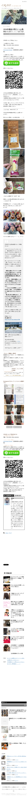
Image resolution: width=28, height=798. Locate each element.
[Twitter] (5, 504)
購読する (5, 702)
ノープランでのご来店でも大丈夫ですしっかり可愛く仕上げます (17, 630)
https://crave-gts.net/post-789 (12, 319)
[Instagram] (9, 504)
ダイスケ (16, 759)
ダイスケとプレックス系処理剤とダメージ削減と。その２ (17, 578)
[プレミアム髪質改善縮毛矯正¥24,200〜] (9, 410)
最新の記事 (18, 495)
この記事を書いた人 (9, 495)
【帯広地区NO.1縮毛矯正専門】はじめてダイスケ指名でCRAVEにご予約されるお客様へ (18, 712)
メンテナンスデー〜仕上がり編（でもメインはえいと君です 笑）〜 (17, 638)
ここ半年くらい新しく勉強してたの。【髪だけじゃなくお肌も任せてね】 (17, 728)
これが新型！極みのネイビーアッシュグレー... (16, 772)
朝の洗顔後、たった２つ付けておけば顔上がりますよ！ (17, 622)
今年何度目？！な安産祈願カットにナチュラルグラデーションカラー (17, 647)
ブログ (10, 533)
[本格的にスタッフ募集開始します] (9, 389)
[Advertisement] (14, 549)
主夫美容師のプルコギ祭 (17, 653)
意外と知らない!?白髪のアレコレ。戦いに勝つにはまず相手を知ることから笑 (17, 603)
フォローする (18, 427)
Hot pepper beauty (7, 50)
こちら (18, 341)
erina (6, 533)
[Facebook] (7, 504)
